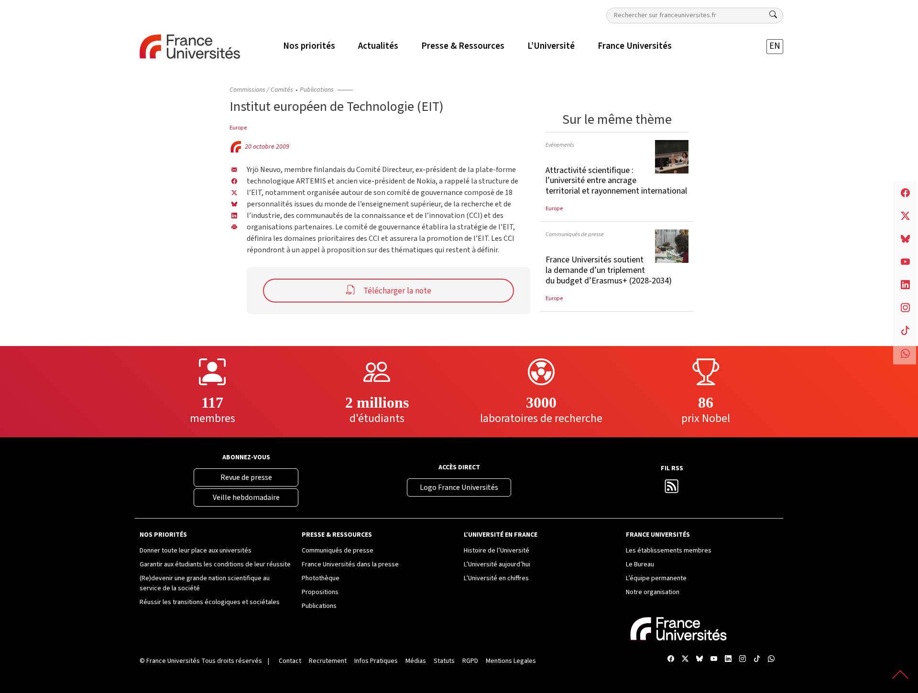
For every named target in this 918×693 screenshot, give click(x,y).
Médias (415, 661)
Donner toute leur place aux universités (195, 550)
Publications (317, 90)
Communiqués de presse (575, 234)
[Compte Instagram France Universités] (742, 659)
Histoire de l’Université (496, 550)
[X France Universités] (234, 192)
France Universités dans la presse (350, 564)
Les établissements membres (668, 550)
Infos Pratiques (376, 661)
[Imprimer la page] (234, 227)
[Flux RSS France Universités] (671, 489)
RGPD (470, 661)
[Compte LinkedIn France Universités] (728, 659)
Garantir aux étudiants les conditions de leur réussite (215, 564)
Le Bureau (640, 564)
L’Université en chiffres (496, 578)
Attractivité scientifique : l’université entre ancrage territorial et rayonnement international (616, 180)
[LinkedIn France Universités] (234, 215)
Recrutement (328, 661)
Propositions (320, 592)
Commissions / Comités (261, 90)
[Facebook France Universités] (234, 181)
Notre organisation (652, 592)
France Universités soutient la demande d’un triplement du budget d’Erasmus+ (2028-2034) (609, 270)
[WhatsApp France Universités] (771, 659)
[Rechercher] (773, 15)
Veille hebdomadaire (246, 497)
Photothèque (320, 578)
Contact (290, 661)
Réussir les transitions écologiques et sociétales (210, 602)
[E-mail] (234, 169)
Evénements (560, 145)
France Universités (173, 661)
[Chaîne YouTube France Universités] (714, 659)
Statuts (444, 661)
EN (774, 46)
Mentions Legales (511, 661)
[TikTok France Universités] (757, 659)
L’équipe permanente (656, 578)
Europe (238, 127)
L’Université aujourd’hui (497, 564)
